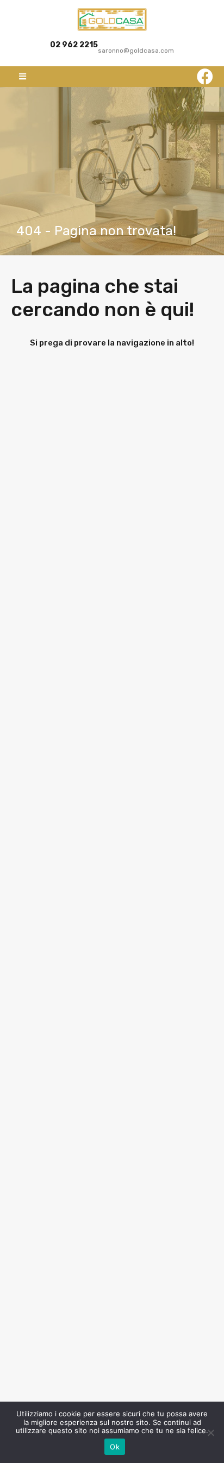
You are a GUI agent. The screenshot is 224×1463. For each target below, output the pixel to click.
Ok (115, 1446)
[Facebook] (205, 76)
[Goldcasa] (112, 19)
